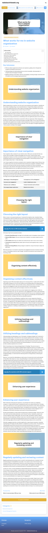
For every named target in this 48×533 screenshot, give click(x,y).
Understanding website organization (11, 53)
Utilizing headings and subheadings (10, 59)
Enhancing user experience (9, 60)
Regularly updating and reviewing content (12, 61)
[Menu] (45, 2)
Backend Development (7, 508)
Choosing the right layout (9, 56)
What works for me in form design (35, 7)
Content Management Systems (11, 37)
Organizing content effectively (10, 57)
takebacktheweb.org (10, 3)
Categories (4, 523)
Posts (3, 525)
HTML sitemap (28, 523)
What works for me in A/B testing (17, 7)
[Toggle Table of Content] (42, 51)
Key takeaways (8, 52)
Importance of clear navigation (10, 55)
